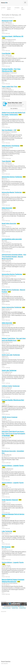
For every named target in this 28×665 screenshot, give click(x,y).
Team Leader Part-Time (9, 86)
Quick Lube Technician (9, 370)
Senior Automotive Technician (11, 307)
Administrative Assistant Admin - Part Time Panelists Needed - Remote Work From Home (14, 256)
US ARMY (4, 419)
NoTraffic (4, 548)
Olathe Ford (5, 116)
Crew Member (6, 53)
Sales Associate (7, 208)
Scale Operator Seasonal (10, 500)
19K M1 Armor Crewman (9, 417)
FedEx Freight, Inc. (6, 88)
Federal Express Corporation (9, 72)
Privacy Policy (22, 608)
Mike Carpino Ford (6, 533)
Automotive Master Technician (12, 192)
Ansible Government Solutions (9, 583)
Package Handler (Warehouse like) (13, 400)
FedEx (3, 403)
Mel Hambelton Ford (7, 342)
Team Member (6, 161)
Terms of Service (6, 608)
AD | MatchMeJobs (6, 454)
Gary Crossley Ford (7, 387)
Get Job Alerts (14, 108)
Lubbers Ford (5, 194)
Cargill (3, 501)
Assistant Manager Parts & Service (13, 514)
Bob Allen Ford (5, 209)
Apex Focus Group (6, 437)
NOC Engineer (6, 547)
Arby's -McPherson (7, 22)
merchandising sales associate (12, 239)
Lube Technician (7, 531)
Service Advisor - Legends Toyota (12, 465)
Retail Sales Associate (9, 223)
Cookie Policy (15, 608)
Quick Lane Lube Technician (11, 355)
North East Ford (6, 517)
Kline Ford (4, 178)
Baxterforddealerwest (7, 469)
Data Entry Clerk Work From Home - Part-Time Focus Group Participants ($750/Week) (13, 433)
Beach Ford (5, 293)
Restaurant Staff (7, 21)
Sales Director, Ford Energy (10, 145)
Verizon (4, 225)
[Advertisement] (12, 635)
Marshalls (4, 240)
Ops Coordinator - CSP (9, 130)
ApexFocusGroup (6, 260)
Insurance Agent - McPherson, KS (12, 36)
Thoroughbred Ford (7, 372)
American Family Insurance (9, 39)
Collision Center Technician (11, 386)
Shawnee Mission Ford (8, 324)
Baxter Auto (5, 486)
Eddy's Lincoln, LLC (7, 309)
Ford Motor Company (7, 147)
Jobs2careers (14, 606)
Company (17, 7)
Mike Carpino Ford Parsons (9, 276)
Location (3, 7)
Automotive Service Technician (12, 177)
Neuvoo (22, 606)
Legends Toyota (6, 565)
